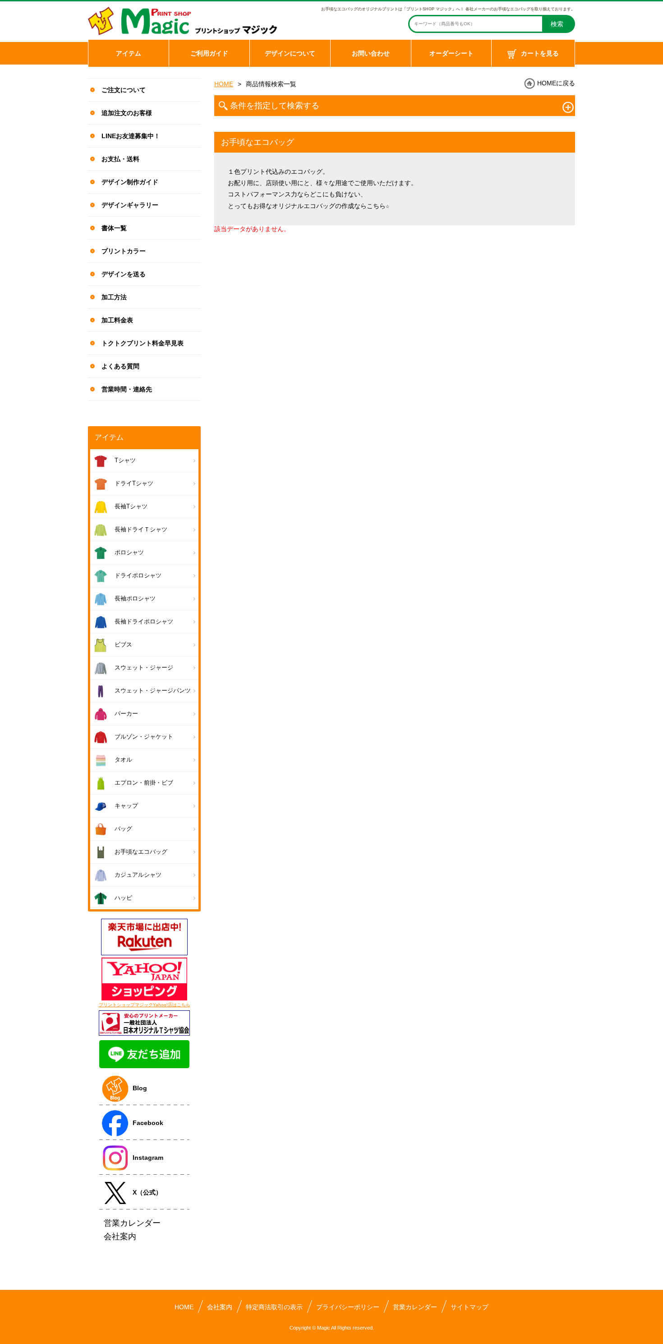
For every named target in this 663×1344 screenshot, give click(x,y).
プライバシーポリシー (347, 1307)
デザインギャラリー (129, 205)
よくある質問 (120, 366)
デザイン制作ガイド (129, 182)
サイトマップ (469, 1307)
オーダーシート (451, 53)
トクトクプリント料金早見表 (142, 343)
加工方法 (114, 297)
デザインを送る (123, 274)
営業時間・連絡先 (126, 389)
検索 (557, 24)
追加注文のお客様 (126, 112)
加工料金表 (117, 320)
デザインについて (290, 53)
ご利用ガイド (209, 53)
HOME (223, 84)
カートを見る (540, 53)
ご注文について (123, 89)
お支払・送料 (120, 159)
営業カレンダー (415, 1307)
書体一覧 (114, 228)
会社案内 (219, 1307)
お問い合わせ (371, 53)
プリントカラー (123, 251)
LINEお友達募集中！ (130, 136)
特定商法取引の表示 (274, 1307)
